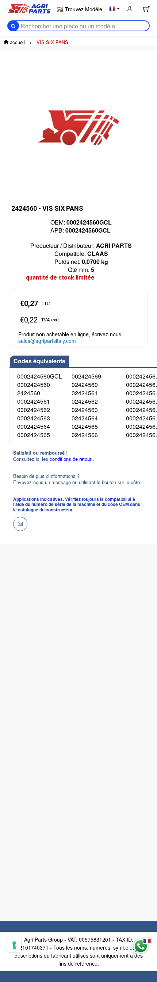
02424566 (85, 435)
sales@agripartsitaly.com (47, 340)
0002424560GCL (39, 376)
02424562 (85, 401)
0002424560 (33, 384)
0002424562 (33, 409)
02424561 (85, 393)
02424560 (85, 384)
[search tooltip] (13, 25)
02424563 (85, 409)
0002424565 (33, 435)
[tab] (39, 361)
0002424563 (33, 418)
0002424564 (33, 426)
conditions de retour (71, 458)
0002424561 (33, 401)
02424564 (85, 418)
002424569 (86, 376)
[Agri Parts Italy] (29, 8)
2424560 (28, 393)
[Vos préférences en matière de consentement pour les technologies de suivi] (14, 945)
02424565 (85, 426)
